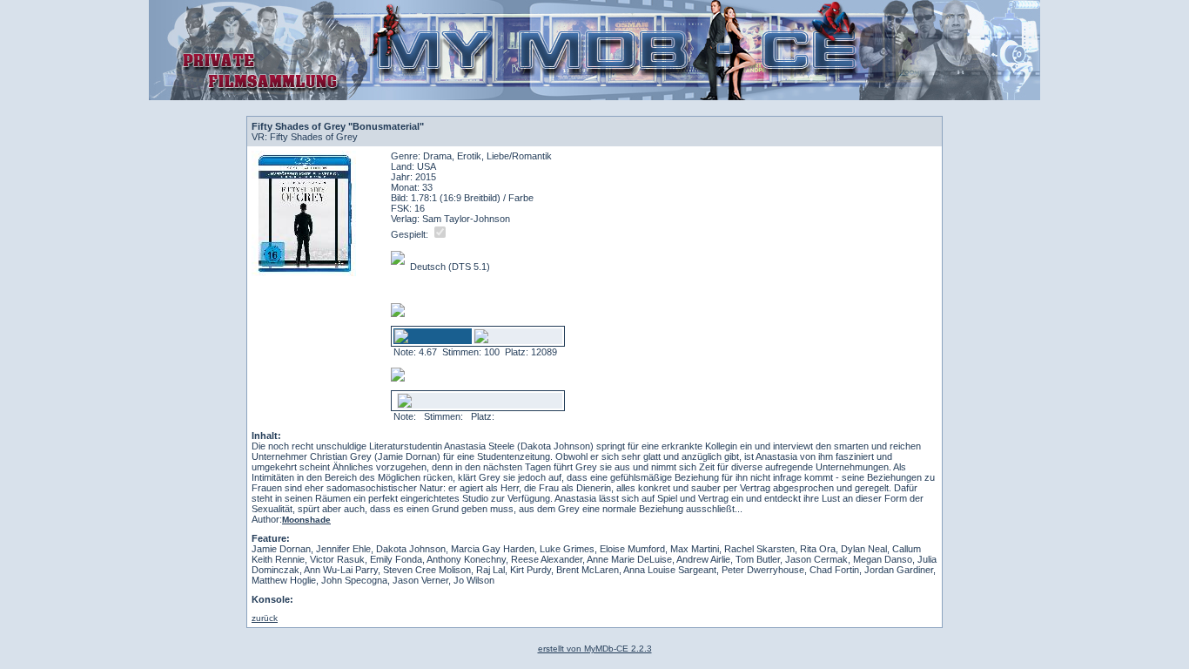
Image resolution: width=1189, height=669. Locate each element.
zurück (265, 618)
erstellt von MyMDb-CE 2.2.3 (595, 648)
